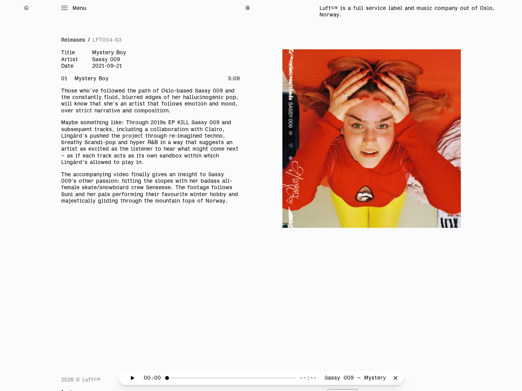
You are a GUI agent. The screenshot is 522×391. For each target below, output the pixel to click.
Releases (73, 40)
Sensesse (158, 187)
